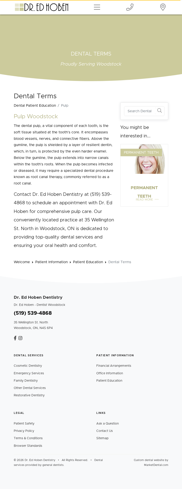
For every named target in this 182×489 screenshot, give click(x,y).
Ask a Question (107, 423)
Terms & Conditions (28, 438)
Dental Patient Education (35, 105)
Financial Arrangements (113, 365)
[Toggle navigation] (97, 7)
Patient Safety (24, 423)
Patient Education (109, 380)
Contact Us (104, 431)
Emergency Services (29, 373)
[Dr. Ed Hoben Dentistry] (130, 7)
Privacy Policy (24, 431)
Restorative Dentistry (29, 395)
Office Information (109, 373)
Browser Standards (28, 445)
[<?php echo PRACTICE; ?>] (15, 339)
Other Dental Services (30, 388)
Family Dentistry (26, 380)
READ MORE (144, 199)
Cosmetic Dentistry (28, 365)
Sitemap (102, 438)
